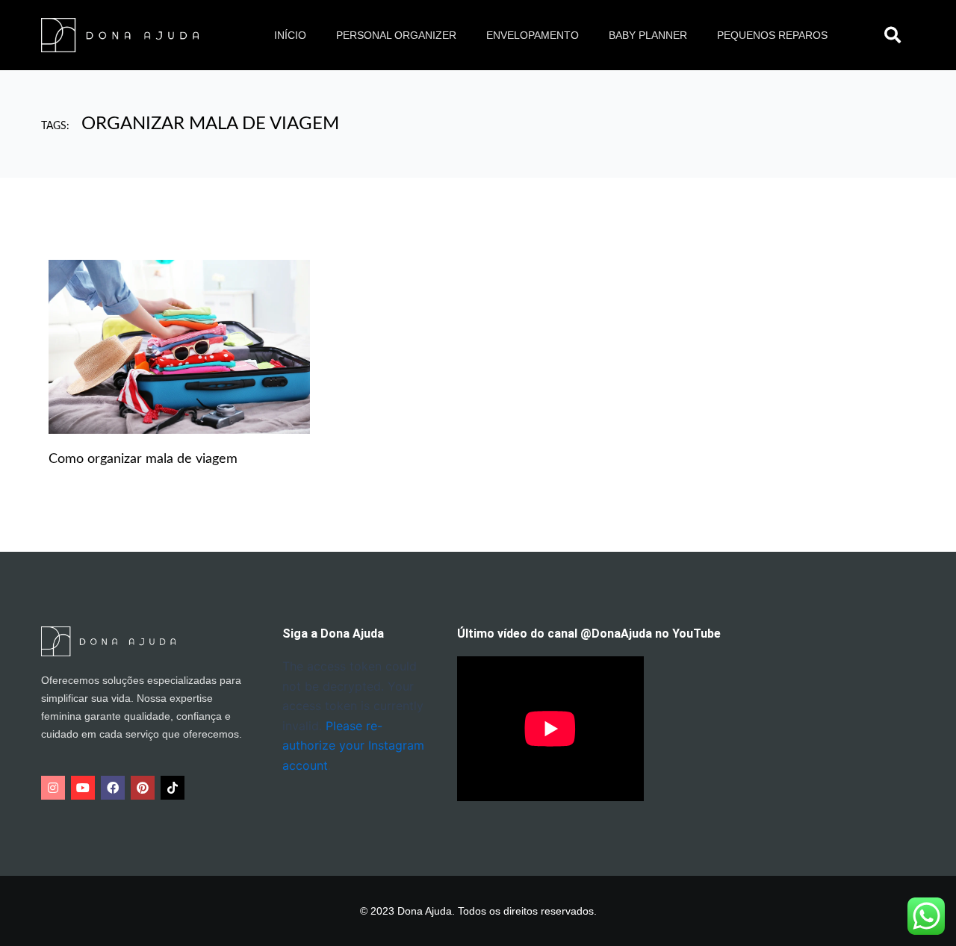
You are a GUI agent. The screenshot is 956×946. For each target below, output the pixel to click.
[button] (892, 35)
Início (290, 35)
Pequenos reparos (772, 35)
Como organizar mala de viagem (143, 459)
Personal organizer (396, 35)
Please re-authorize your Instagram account (353, 745)
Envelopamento (532, 35)
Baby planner (648, 35)
